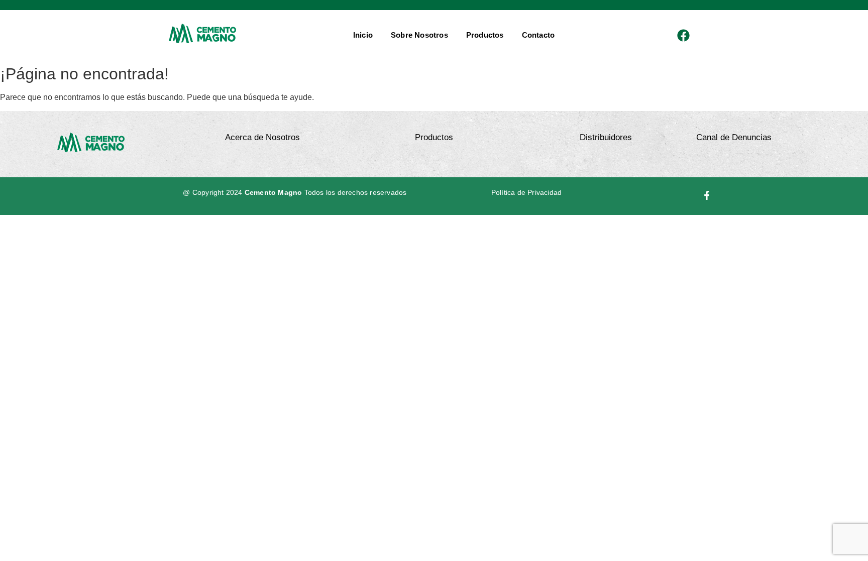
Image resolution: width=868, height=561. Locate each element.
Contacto (538, 35)
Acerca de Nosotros (262, 137)
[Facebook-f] (707, 195)
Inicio (363, 35)
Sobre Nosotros (419, 35)
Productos (485, 35)
